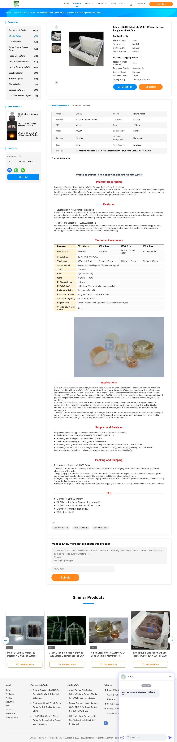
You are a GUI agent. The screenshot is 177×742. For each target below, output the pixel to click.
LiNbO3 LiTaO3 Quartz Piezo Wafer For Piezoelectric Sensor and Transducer (47, 720)
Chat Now (161, 4)
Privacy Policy (12, 717)
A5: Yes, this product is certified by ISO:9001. (76, 512)
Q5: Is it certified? (65, 512)
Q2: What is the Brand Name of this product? (78, 502)
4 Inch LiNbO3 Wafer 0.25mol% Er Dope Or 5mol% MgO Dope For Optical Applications (108, 655)
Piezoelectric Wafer (23, 30)
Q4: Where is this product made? (72, 508)
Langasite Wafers (23, 90)
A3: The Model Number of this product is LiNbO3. (78, 505)
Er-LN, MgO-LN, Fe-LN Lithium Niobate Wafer (28, 134)
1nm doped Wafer (61, 528)
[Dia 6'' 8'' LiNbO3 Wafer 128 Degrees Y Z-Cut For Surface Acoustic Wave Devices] (25, 630)
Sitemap (9, 709)
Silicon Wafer (23, 84)
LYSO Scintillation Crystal (23, 96)
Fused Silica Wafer (23, 56)
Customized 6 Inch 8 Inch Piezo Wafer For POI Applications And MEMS (47, 707)
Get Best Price (125, 87)
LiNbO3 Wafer (23, 36)
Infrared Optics (23, 79)
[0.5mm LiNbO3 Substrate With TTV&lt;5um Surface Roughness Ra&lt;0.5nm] (86, 49)
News (8, 706)
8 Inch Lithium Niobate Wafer (28, 115)
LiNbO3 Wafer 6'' (100, 528)
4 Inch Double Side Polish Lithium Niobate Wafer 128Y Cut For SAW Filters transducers (150, 655)
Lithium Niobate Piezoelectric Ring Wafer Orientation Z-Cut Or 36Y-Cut (82, 720)
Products (10, 694)
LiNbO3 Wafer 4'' (81, 528)
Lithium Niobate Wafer (23, 61)
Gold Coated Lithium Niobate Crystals (27, 124)
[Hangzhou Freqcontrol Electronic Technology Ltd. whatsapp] (16, 169)
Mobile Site (10, 713)
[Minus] (170, 676)
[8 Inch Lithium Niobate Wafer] (12, 116)
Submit (65, 577)
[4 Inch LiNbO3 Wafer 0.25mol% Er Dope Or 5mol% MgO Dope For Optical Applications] (108, 630)
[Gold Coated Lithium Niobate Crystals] (12, 126)
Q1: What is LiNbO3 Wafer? (70, 499)
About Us (10, 702)
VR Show (9, 698)
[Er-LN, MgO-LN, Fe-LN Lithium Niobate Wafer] (12, 135)
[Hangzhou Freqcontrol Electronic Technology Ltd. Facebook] (105, 723)
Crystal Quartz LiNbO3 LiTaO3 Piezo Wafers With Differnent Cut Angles (46, 694)
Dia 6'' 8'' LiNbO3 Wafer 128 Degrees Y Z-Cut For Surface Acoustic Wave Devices (22, 655)
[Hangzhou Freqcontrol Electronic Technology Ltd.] (16, 4)
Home (8, 690)
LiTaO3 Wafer (23, 42)
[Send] (170, 738)
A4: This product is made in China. (71, 509)
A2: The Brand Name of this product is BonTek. (77, 502)
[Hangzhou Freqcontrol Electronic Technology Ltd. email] (9, 169)
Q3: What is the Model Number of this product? (80, 505)
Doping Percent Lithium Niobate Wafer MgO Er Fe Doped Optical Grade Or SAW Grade (83, 707)
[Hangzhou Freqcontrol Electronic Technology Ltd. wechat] (23, 169)
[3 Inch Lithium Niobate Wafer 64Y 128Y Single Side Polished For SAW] (66, 630)
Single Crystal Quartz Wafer (23, 48)
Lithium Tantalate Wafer (23, 67)
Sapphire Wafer (23, 73)
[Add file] (122, 738)
